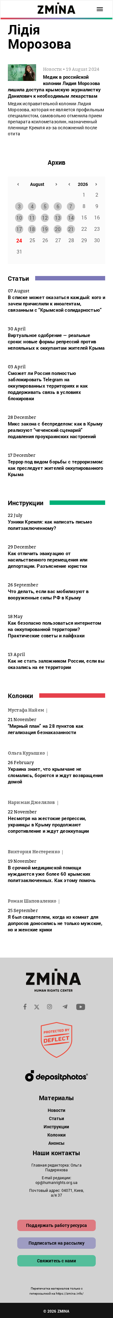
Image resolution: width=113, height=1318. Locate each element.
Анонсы (56, 1143)
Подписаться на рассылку (57, 1243)
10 (19, 217)
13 (58, 217)
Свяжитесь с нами (56, 1261)
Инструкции (25, 503)
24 (19, 240)
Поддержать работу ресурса (56, 1225)
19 (45, 229)
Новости (57, 1110)
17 (19, 229)
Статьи (18, 278)
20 (58, 229)
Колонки (20, 695)
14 (71, 217)
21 (71, 229)
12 (45, 217)
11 (32, 217)
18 (32, 229)
